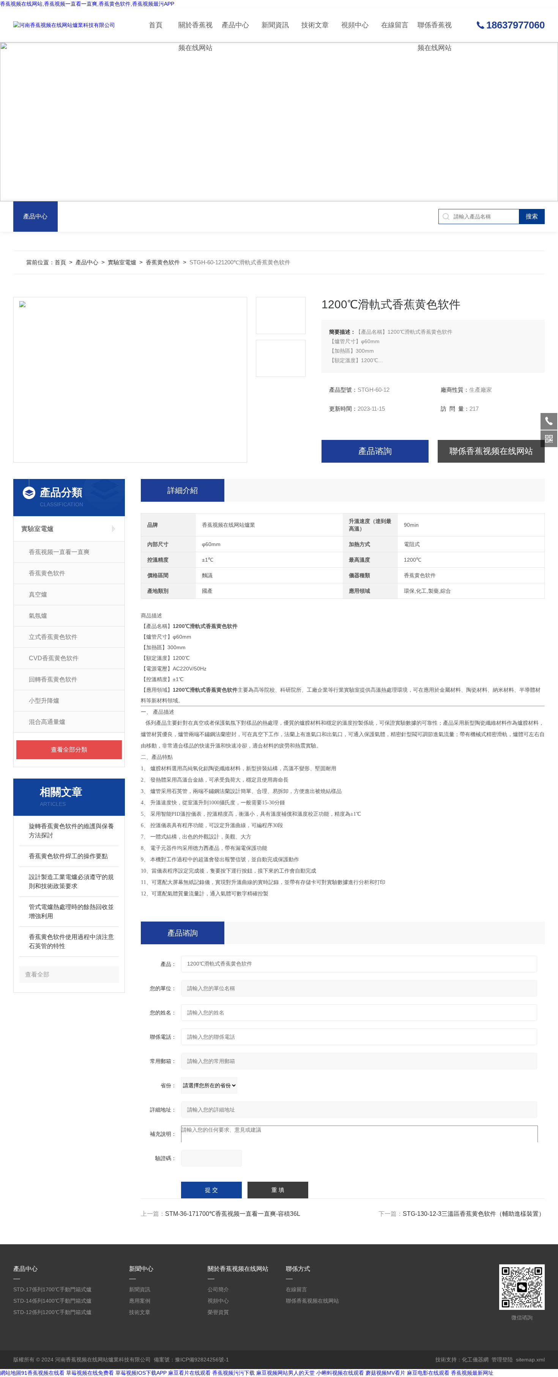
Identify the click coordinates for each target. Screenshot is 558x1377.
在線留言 (394, 25)
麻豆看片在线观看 (189, 1373)
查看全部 (37, 974)
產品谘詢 (375, 451)
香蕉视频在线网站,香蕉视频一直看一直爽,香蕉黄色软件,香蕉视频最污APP (87, 4)
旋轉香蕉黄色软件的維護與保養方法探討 (71, 830)
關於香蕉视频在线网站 (195, 31)
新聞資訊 (275, 25)
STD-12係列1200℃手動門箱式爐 (52, 1312)
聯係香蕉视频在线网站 (435, 31)
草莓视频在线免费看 (90, 1373)
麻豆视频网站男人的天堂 (285, 1373)
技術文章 (315, 25)
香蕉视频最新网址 (472, 1373)
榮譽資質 (218, 1312)
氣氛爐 (38, 615)
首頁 (155, 25)
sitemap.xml (530, 1360)
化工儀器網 (475, 1360)
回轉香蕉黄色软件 (53, 679)
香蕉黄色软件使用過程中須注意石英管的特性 (71, 941)
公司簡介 (218, 1289)
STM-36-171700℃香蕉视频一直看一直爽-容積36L (232, 1214)
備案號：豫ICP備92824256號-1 (191, 1360)
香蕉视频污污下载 (233, 1373)
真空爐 (38, 594)
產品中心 (235, 25)
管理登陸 (502, 1360)
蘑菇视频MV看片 (385, 1373)
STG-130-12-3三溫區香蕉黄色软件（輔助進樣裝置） (474, 1214)
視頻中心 (355, 25)
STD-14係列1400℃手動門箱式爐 (52, 1301)
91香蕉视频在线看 (43, 1373)
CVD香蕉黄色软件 (54, 658)
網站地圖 (10, 1373)
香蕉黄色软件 (163, 262)
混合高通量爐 (47, 722)
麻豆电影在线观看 (428, 1373)
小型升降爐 (44, 700)
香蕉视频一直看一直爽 (59, 552)
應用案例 (139, 1301)
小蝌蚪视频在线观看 (340, 1373)
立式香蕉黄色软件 (53, 637)
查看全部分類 (69, 749)
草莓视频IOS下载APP (141, 1373)
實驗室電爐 (122, 262)
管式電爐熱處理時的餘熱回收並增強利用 (71, 911)
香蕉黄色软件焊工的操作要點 (68, 856)
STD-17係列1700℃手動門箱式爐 (52, 1289)
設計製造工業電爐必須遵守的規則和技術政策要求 (71, 881)
